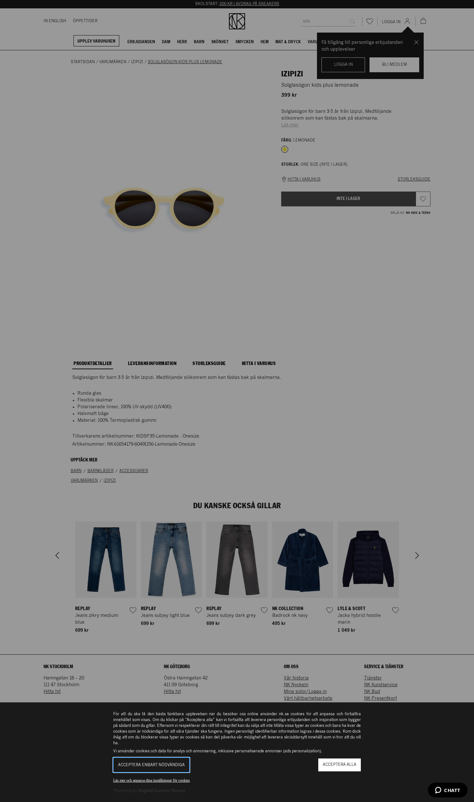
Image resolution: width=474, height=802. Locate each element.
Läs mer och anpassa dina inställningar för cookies (151, 780)
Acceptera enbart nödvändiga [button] (151, 765)
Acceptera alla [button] (339, 765)
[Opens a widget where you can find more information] (448, 791)
